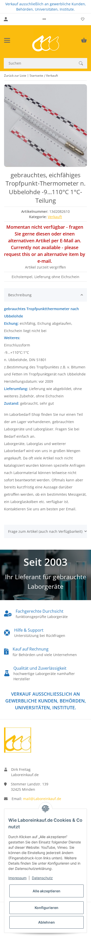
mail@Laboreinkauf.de (42, 798)
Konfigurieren (46, 907)
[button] (44, 19)
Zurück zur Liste (15, 75)
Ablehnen (46, 922)
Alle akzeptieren (46, 891)
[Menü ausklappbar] (7, 40)
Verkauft (55, 216)
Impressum (17, 878)
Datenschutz (42, 878)
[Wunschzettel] (83, 19)
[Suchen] (81, 63)
